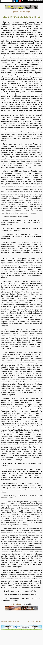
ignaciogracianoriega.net (10, 621)
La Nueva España (16, 604)
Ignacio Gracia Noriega (21, 12)
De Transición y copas (35, 621)
